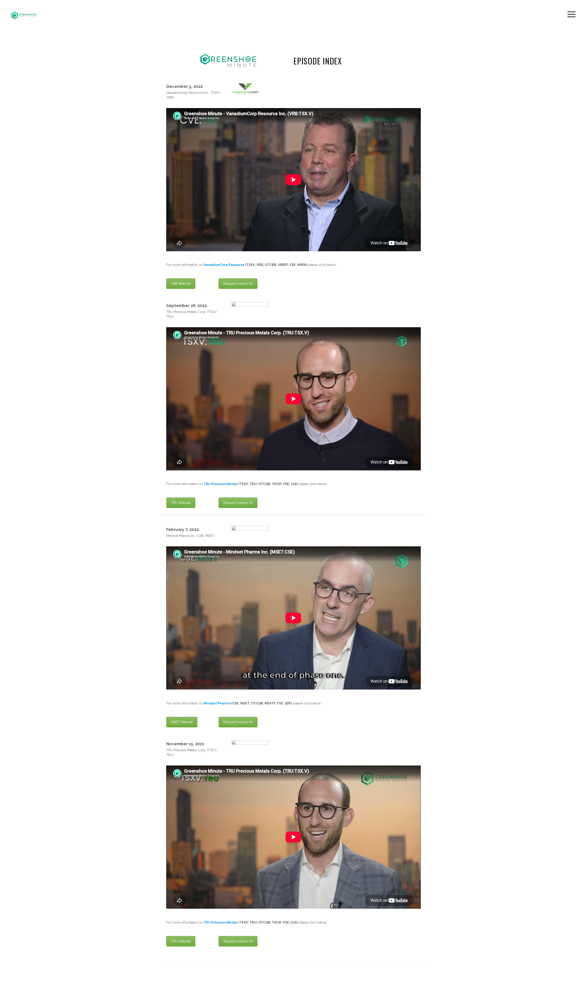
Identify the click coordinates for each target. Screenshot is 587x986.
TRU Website (181, 503)
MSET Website (182, 722)
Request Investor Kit (238, 283)
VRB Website (181, 283)
